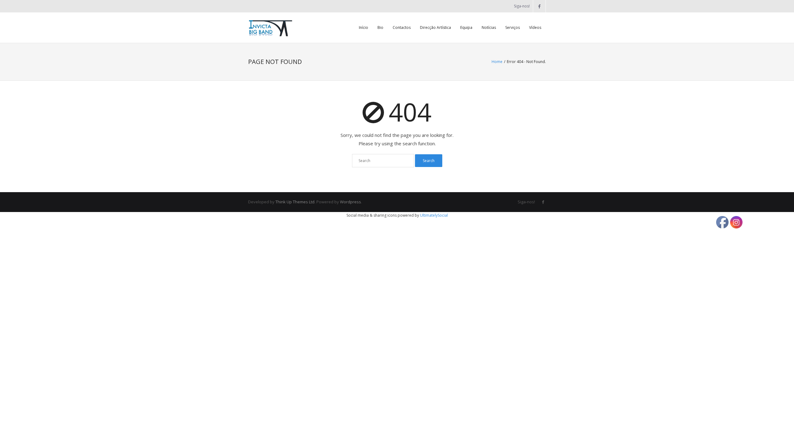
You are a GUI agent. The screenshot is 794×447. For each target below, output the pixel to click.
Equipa (466, 27)
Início (363, 27)
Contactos (402, 27)
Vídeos (535, 27)
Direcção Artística (435, 27)
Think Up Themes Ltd (294, 202)
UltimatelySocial (434, 215)
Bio (380, 27)
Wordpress (350, 202)
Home (497, 61)
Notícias (489, 27)
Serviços (512, 27)
